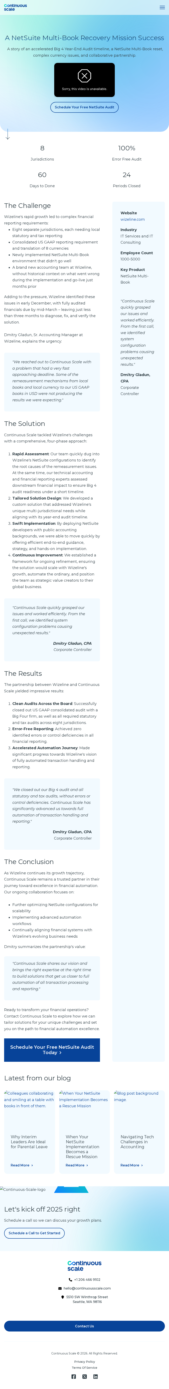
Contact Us (84, 1326)
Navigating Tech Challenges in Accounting (137, 1141)
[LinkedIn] (95, 1376)
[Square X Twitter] (84, 1376)
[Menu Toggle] (162, 7)
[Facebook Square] (74, 1376)
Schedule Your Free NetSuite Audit (84, 107)
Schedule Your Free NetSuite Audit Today (52, 1049)
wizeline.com (133, 219)
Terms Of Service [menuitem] (84, 1368)
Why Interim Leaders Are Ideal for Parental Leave (29, 1141)
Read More (20, 1165)
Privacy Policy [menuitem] (84, 1362)
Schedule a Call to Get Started (34, 1233)
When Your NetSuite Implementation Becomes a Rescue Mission (82, 1146)
